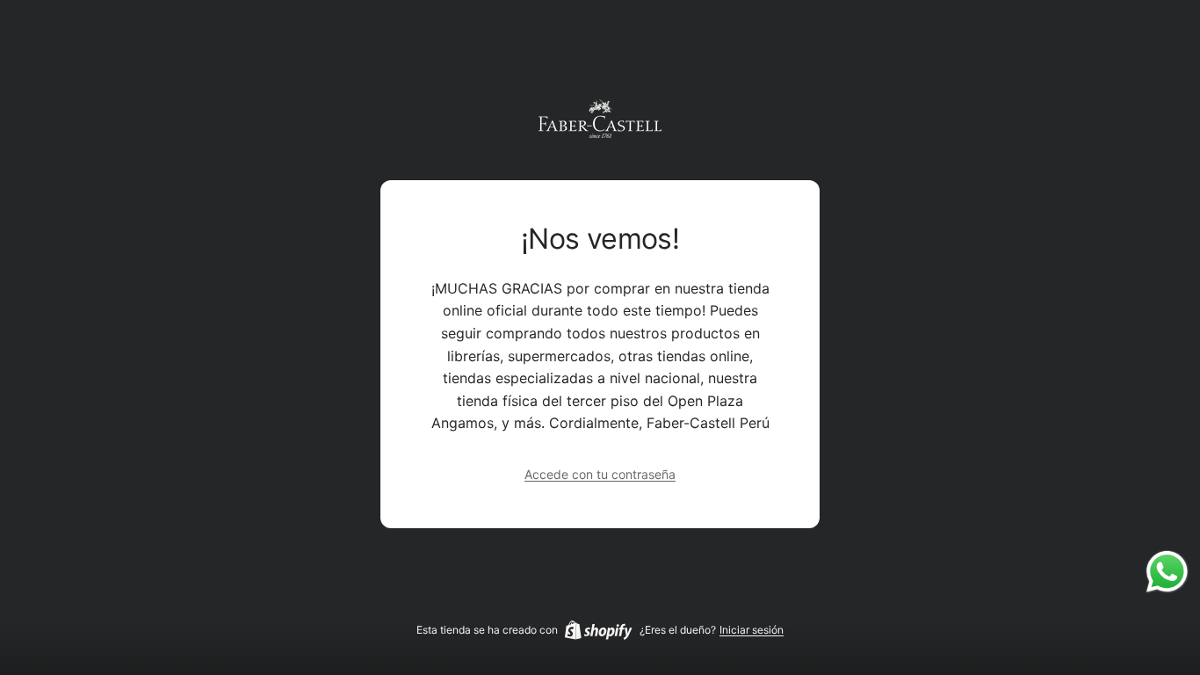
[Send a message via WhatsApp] (1167, 572)
